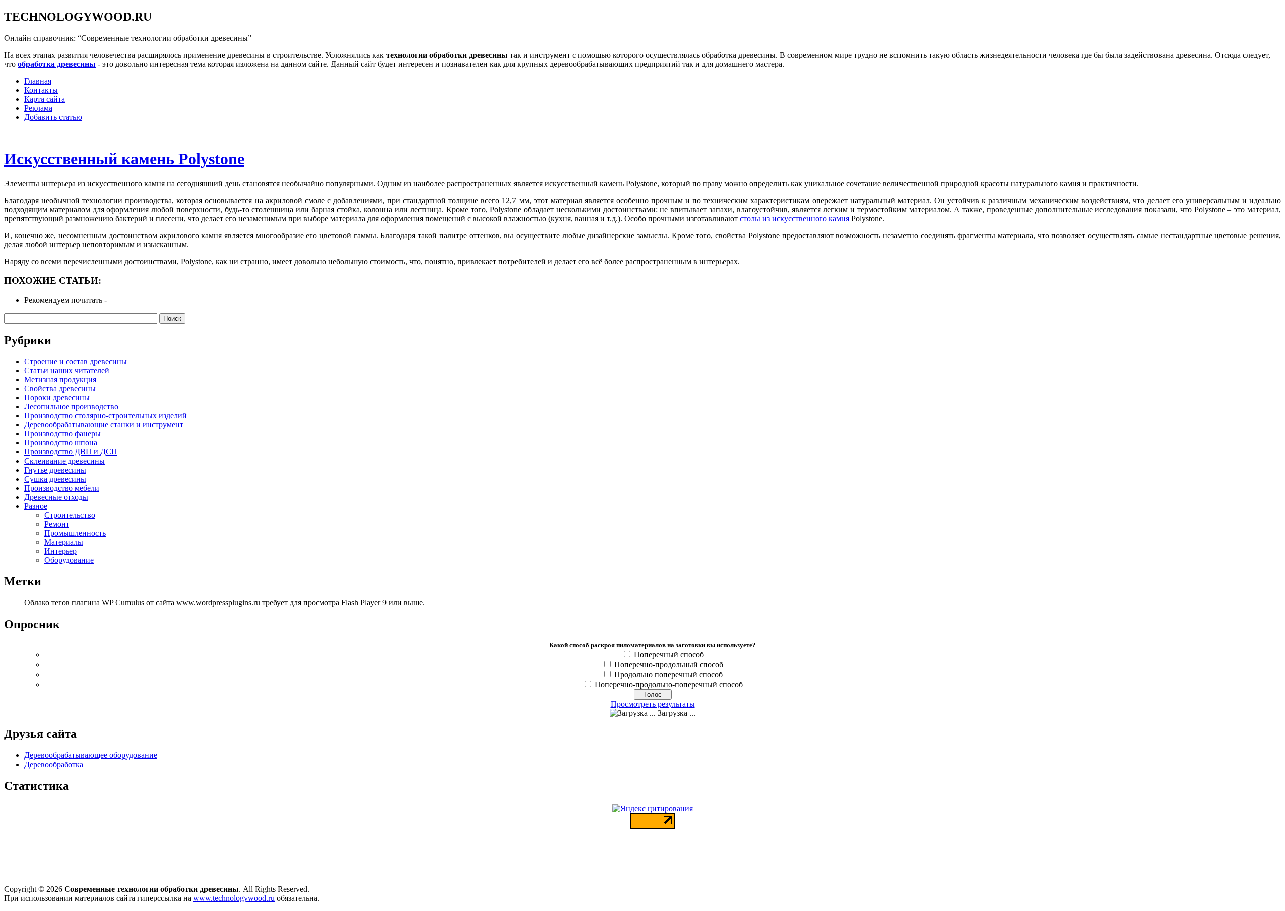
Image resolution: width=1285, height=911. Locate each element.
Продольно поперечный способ (668, 674)
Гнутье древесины (55, 470)
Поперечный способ (669, 654)
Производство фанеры (62, 433)
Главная (37, 81)
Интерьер (60, 551)
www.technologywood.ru (234, 898)
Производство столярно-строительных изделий (105, 415)
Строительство (69, 515)
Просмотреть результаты (653, 704)
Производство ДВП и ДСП (70, 451)
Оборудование (69, 560)
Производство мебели (61, 488)
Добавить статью (53, 117)
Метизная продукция (60, 379)
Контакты (41, 90)
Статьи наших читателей (66, 370)
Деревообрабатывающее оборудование (90, 755)
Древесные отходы (56, 497)
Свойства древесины (60, 388)
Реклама (38, 108)
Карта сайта (44, 99)
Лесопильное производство (71, 406)
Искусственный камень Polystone (124, 158)
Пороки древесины (57, 397)
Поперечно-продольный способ (668, 664)
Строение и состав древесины (75, 361)
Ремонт (56, 524)
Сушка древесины (55, 479)
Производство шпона (60, 442)
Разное (35, 506)
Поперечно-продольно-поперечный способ (669, 684)
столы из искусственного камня (794, 218)
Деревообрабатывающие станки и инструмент (103, 424)
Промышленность (75, 533)
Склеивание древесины (64, 461)
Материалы (63, 542)
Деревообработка (53, 764)
